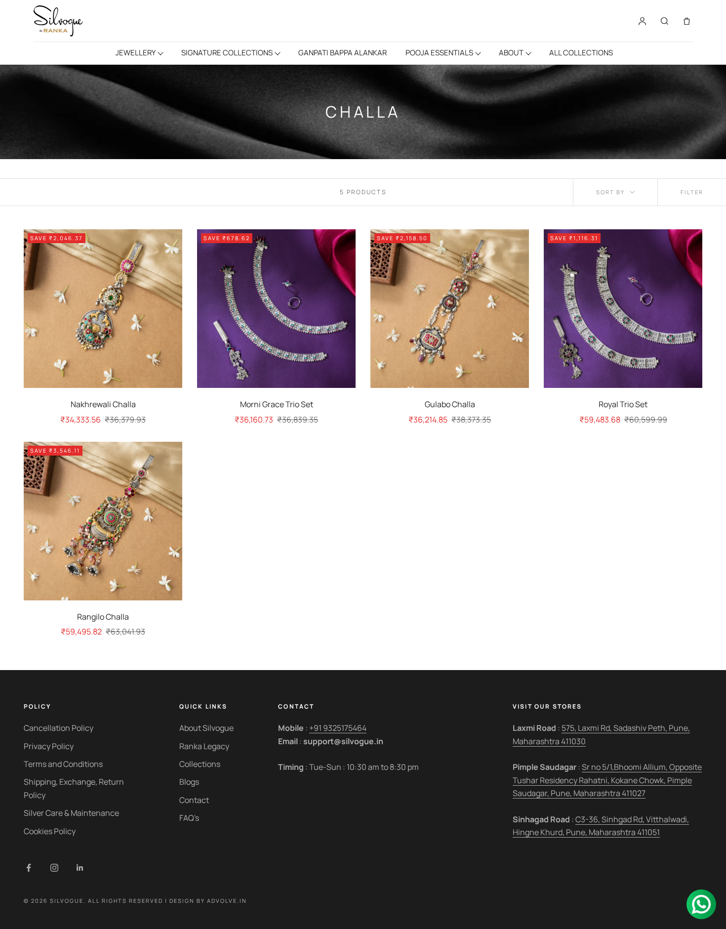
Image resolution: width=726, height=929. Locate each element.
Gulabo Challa (450, 404)
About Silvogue (206, 727)
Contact (194, 800)
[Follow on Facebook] (29, 868)
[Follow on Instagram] (54, 868)
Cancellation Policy (58, 727)
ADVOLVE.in (227, 900)
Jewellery (136, 52)
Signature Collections (227, 52)
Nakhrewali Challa (103, 404)
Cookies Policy (50, 831)
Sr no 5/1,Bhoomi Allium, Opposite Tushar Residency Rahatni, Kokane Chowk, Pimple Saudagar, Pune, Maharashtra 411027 (607, 780)
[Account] (642, 21)
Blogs (189, 781)
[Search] (664, 21)
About (511, 52)
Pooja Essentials (439, 52)
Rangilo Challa (103, 616)
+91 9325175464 (337, 727)
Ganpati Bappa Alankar (342, 52)
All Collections (581, 52)
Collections (199, 764)
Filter (692, 192)
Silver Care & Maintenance (71, 812)
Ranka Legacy (204, 746)
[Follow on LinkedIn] (80, 868)
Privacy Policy (49, 746)
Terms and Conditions (63, 764)
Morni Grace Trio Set (276, 404)
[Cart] (687, 21)
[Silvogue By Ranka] (58, 21)
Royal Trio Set (623, 404)
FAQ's (189, 817)
